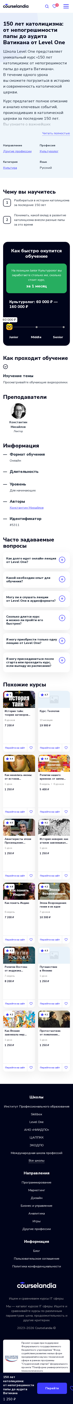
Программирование (36, 1182)
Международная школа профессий (36, 1153)
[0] (54, 6)
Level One (36, 1122)
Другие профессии (17, 151)
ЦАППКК (37, 1137)
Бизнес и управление (36, 1206)
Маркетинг (36, 1190)
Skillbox (36, 1114)
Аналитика (36, 1213)
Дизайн (36, 1198)
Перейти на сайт (15, 747)
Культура (10, 168)
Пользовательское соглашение (36, 1259)
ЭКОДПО (37, 1145)
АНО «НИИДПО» (36, 1130)
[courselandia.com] (15, 5)
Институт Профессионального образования (36, 1106)
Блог (36, 1251)
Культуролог (49, 151)
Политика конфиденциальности (36, 1266)
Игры (36, 1221)
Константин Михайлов (27, 508)
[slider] (9, 327)
